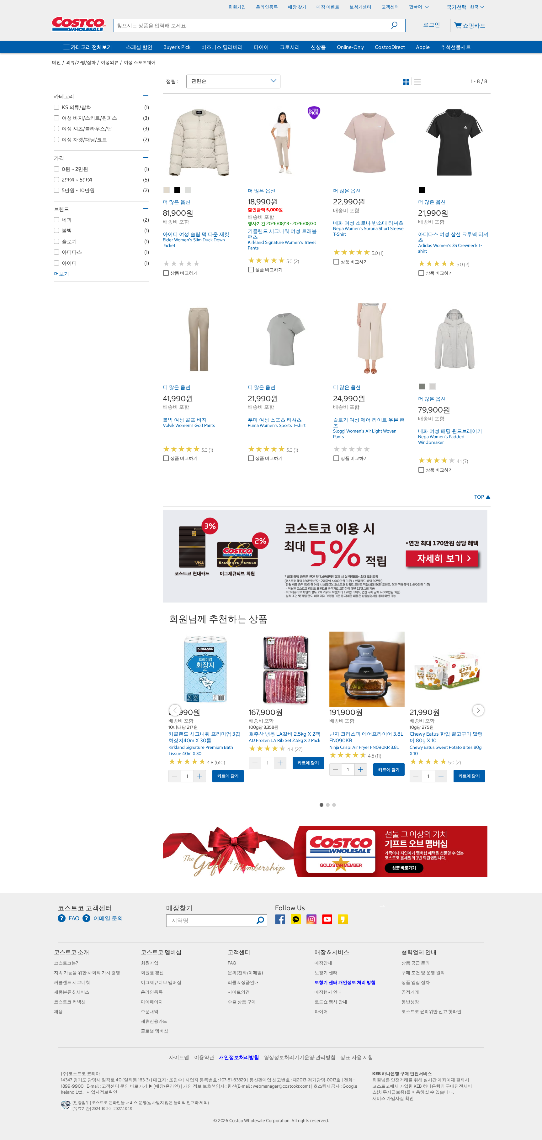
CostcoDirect (390, 47)
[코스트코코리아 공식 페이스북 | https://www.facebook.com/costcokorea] (280, 921)
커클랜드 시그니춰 (72, 982)
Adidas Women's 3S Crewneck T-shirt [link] (450, 248)
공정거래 (410, 992)
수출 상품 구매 (242, 1002)
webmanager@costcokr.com (281, 1086)
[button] (398, 25)
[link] (199, 175)
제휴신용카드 (154, 1021)
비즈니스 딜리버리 (222, 47)
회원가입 (149, 963)
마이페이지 (152, 1002)
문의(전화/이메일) (245, 972)
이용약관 (204, 1057)
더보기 (61, 274)
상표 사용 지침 (356, 1057)
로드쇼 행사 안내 (331, 1002)
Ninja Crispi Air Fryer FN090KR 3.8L (364, 747)
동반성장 (410, 1002)
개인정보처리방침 (239, 1057)
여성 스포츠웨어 (140, 62)
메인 (56, 62)
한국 (474, 7)
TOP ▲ (482, 497)
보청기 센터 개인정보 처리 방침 (345, 982)
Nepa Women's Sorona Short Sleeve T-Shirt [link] (368, 231)
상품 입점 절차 (415, 982)
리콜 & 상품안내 (243, 982)
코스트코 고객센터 (85, 908)
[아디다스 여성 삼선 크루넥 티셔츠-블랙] (422, 190)
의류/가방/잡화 (81, 62)
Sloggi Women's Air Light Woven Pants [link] (364, 433)
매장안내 (323, 963)
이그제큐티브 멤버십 (161, 982)
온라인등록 (152, 992)
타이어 (261, 47)
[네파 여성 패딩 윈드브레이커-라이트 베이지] (433, 387)
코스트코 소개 (71, 952)
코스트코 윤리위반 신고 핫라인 (431, 1011)
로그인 (431, 24)
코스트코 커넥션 (70, 1002)
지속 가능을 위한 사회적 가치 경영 (87, 972)
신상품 (318, 47)
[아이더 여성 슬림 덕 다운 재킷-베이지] (167, 190)
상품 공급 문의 (415, 963)
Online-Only (350, 47)
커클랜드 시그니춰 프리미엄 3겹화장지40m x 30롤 (204, 737)
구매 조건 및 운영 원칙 (423, 972)
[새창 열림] (66, 1107)
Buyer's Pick (176, 47)
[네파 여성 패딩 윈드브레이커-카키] (422, 387)
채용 (58, 1011)
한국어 (416, 6)
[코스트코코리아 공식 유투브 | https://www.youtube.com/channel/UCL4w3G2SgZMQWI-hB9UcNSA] (327, 921)
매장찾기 (179, 908)
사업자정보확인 (102, 1092)
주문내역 (149, 1011)
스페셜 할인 (139, 47)
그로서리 (290, 47)
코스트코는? (66, 963)
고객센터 (239, 952)
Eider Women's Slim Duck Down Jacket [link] (194, 242)
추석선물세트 (456, 47)
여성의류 (110, 62)
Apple (423, 47)
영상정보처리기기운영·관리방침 (300, 1057)
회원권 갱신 (152, 972)
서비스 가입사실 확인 (393, 1098)
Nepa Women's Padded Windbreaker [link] (441, 439)
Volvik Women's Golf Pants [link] (189, 425)
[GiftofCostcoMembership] (325, 874)
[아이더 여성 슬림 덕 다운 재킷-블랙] (177, 190)
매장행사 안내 (328, 992)
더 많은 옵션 (176, 202)
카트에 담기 (228, 776)
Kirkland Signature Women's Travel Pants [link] (282, 245)
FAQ (232, 963)
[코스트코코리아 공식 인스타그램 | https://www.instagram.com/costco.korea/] (311, 921)
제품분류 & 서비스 (71, 992)
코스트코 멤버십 (161, 952)
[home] (78, 24)
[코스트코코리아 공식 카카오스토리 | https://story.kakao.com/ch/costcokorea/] (343, 921)
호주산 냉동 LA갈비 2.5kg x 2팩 (284, 734)
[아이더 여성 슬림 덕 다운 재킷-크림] (188, 190)
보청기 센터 (326, 972)
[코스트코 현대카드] (325, 599)
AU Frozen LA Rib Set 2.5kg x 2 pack (284, 740)
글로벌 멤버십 (154, 1031)
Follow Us (290, 908)
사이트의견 (239, 992)
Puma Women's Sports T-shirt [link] (277, 425)
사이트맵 (179, 1057)
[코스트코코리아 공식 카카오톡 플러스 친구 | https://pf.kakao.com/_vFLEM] (296, 921)
